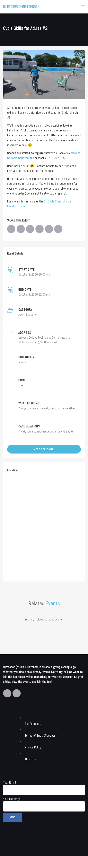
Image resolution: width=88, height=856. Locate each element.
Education (32, 314)
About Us (30, 759)
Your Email (9, 782)
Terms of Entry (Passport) (41, 735)
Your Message (11, 799)
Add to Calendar (44, 449)
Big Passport (33, 723)
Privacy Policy (33, 747)
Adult (21, 314)
